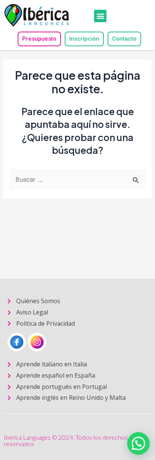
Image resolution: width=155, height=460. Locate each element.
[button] (100, 16)
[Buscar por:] (77, 179)
